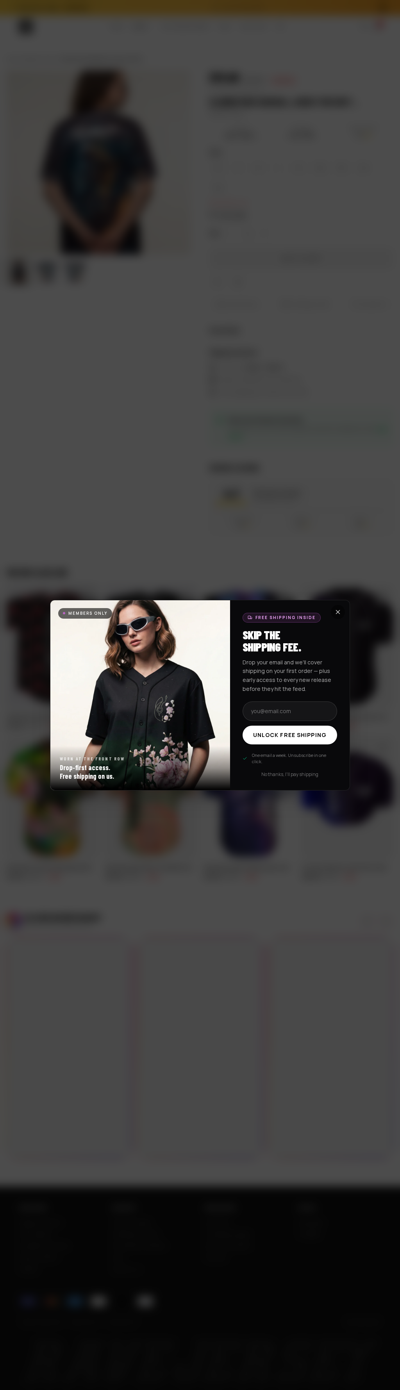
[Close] (338, 612)
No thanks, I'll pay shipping (289, 774)
